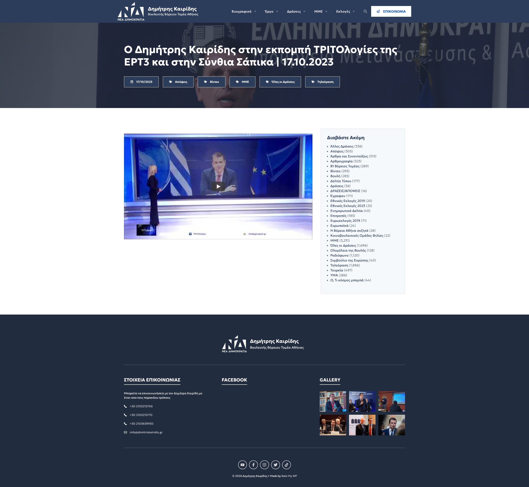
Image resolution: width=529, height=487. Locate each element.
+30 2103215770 (141, 415)
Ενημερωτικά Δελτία (346, 211)
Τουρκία (336, 270)
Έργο (269, 11)
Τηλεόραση (339, 265)
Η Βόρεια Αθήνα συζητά (349, 230)
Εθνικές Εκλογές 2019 (347, 201)
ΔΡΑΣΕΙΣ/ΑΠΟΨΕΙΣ (345, 191)
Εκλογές (343, 11)
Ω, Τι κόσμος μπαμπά (347, 280)
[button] (365, 11)
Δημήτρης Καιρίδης (172, 9)
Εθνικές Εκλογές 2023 (347, 206)
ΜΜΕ (318, 11)
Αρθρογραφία (341, 161)
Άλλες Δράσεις (342, 146)
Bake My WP (289, 476)
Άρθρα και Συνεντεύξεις (349, 156)
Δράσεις (294, 11)
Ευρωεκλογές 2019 (345, 221)
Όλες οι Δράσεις (343, 245)
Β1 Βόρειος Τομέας (345, 166)
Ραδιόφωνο (339, 255)
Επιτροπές (338, 216)
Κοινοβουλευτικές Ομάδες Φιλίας (356, 235)
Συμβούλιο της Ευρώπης (349, 260)
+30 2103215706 (141, 406)
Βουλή (335, 176)
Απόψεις (337, 151)
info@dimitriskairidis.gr (146, 432)
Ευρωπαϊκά (339, 225)
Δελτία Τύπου (340, 181)
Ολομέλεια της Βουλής (348, 250)
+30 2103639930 (142, 423)
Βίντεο (335, 171)
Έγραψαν (337, 196)
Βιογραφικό (241, 11)
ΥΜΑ (334, 275)
